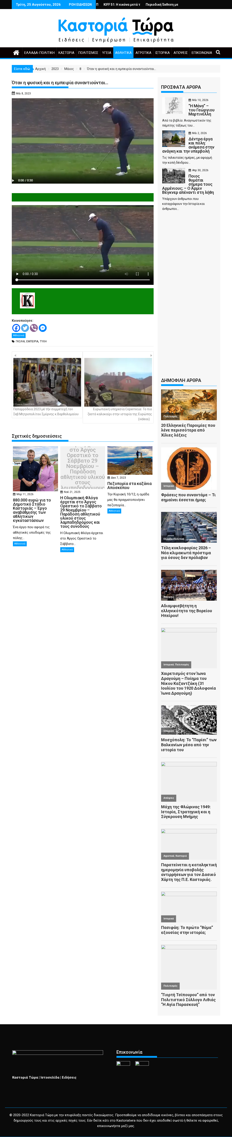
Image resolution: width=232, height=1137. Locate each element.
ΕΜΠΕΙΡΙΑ (32, 341)
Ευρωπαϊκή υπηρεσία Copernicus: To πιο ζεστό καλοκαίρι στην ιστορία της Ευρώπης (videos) (119, 414)
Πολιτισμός (88, 53)
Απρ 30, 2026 (200, 170)
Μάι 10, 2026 (200, 100)
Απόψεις (181, 53)
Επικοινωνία (202, 53)
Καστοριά (66, 53)
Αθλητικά (123, 53)
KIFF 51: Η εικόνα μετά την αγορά (97, 4)
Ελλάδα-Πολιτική (39, 53)
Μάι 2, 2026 (199, 133)
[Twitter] (25, 328)
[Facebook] (16, 328)
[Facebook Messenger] (43, 328)
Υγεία (106, 53)
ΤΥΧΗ (43, 341)
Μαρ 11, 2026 (25, 494)
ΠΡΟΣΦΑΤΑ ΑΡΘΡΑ (181, 87)
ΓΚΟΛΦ (20, 341)
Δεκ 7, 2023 (118, 477)
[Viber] (34, 328)
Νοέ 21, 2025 (72, 492)
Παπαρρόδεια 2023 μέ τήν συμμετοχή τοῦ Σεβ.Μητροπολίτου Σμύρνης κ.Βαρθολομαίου (46, 411)
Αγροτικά (143, 53)
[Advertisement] (189, 296)
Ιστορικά (162, 53)
